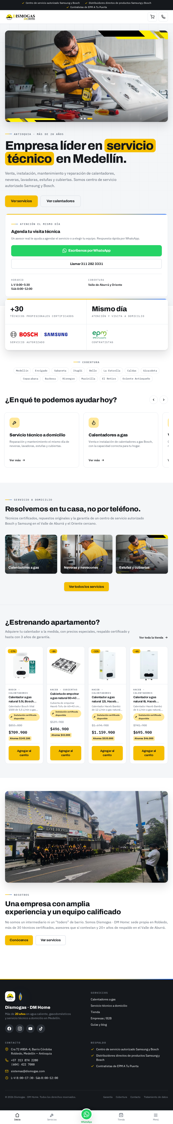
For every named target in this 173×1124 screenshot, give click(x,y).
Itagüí (77, 370)
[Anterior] (153, 400)
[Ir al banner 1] (81, 118)
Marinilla (88, 378)
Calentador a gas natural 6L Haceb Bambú (144, 699)
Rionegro (68, 378)
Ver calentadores (60, 201)
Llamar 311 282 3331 (86, 264)
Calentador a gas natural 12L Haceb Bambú (104, 699)
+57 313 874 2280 (24, 1060)
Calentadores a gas (103, 999)
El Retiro (109, 378)
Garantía (107, 1097)
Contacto (135, 1097)
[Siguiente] (163, 400)
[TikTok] (41, 1028)
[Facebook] (9, 1028)
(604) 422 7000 (23, 1064)
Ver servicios (21, 201)
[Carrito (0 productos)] (152, 16)
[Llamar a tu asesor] (163, 16)
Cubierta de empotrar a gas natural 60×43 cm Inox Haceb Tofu (65, 696)
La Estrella (112, 370)
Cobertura (121, 1097)
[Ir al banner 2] (85, 118)
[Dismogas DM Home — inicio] (20, 17)
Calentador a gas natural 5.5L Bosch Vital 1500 (21, 699)
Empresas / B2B (101, 1018)
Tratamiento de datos (156, 1097)
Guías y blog (99, 1024)
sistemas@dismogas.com (28, 1071)
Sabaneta (60, 370)
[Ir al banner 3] (89, 118)
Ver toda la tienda (151, 637)
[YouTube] (30, 1028)
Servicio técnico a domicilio (109, 1006)
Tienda (95, 1012)
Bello (93, 370)
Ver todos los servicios (86, 586)
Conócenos (19, 940)
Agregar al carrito (24, 753)
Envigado (41, 370)
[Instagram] (20, 1028)
